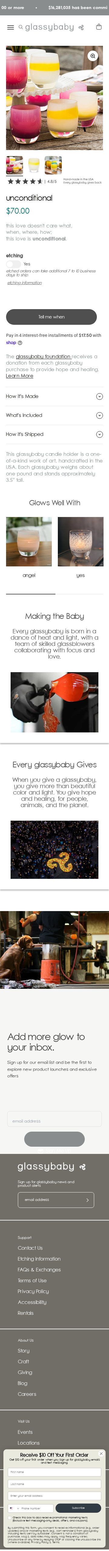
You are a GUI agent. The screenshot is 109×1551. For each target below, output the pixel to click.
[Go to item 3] (53, 166)
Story (23, 1351)
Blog (22, 1383)
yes (81, 575)
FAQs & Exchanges (39, 1270)
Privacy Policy (33, 1291)
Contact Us (30, 1248)
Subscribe (78, 1508)
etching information (24, 283)
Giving (25, 1373)
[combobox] (14, 1508)
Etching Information (39, 1259)
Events (25, 1432)
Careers (27, 1394)
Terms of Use (32, 1281)
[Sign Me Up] (54, 1139)
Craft (23, 1362)
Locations (29, 1443)
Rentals (26, 1313)
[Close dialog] (101, 1454)
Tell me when (51, 317)
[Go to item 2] (33, 166)
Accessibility (32, 1302)
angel (29, 575)
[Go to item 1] (14, 166)
